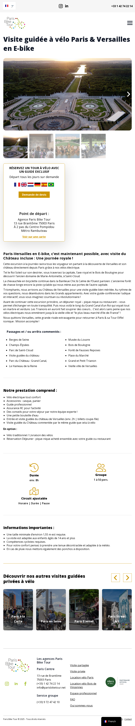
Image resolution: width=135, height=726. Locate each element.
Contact (128, 719)
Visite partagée (79, 665)
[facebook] (25, 683)
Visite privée (77, 671)
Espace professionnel (83, 693)
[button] (128, 94)
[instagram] (61, 6)
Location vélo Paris (82, 677)
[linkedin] (67, 6)
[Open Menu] (130, 23)
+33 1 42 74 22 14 (122, 6)
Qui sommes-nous (81, 705)
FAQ (72, 699)
